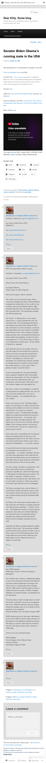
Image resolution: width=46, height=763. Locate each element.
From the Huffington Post (11, 72)
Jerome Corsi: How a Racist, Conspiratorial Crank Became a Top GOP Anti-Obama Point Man (22, 103)
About (13, 31)
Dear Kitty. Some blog (17, 18)
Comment (32, 733)
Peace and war (23, 190)
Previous (32, 42)
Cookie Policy (7, 754)
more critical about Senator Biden (21, 94)
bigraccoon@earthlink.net (30, 218)
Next (40, 42)
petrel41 (12, 192)
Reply (9, 248)
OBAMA (13, 154)
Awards (20, 31)
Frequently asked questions (12, 36)
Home (6, 31)
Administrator (10, 216)
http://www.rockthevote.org (14, 240)
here (11, 89)
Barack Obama (19, 77)
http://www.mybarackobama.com (16, 230)
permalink (28, 192)
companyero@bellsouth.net (31, 273)
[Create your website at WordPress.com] (23, 2)
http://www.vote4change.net (15, 235)
